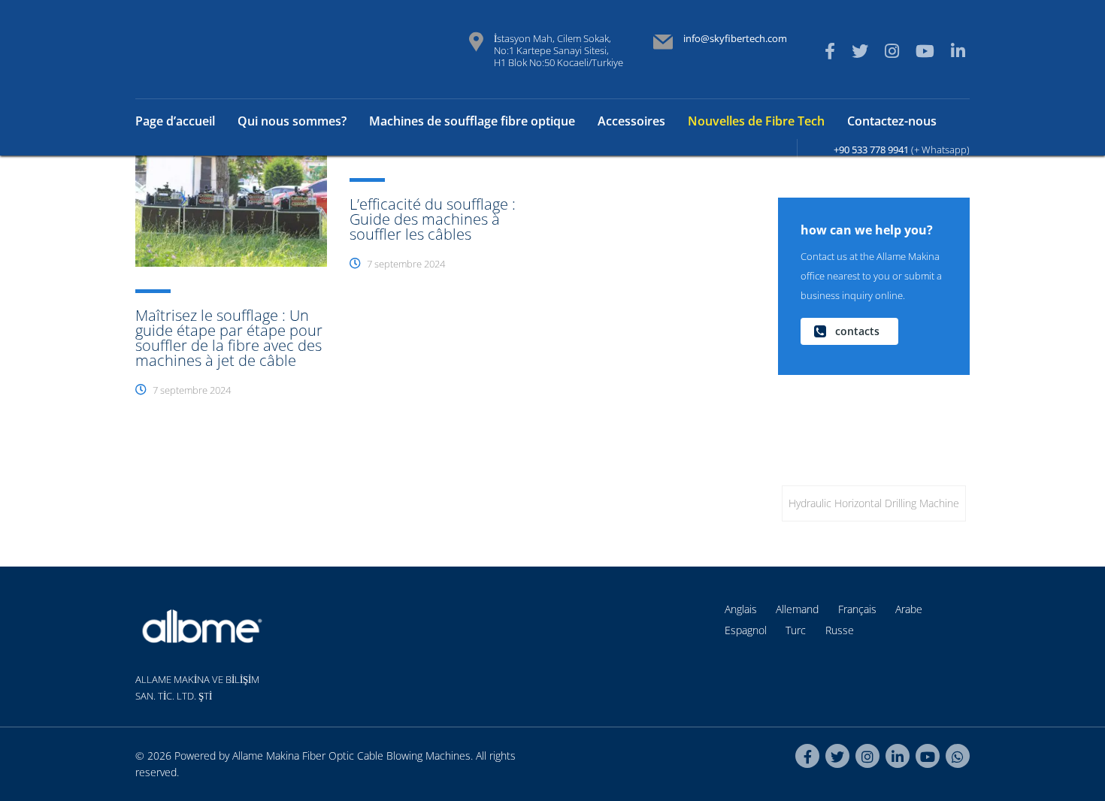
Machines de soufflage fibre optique (472, 121)
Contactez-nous (892, 121)
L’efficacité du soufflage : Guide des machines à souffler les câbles (433, 219)
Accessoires (631, 121)
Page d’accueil (175, 121)
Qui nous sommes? (292, 121)
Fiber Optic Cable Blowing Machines (386, 755)
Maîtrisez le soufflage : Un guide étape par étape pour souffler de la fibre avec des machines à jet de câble (228, 337)
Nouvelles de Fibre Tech (756, 121)
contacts (857, 331)
